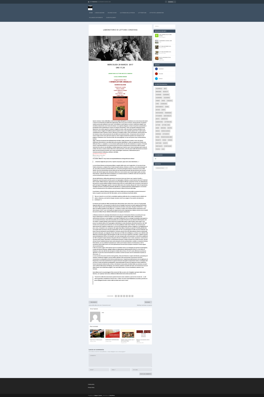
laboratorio (159, 121)
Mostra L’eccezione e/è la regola (142, 340)
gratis (157, 118)
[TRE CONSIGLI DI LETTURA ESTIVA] (156, 35)
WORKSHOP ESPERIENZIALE (112, 339)
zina (103, 312)
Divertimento (159, 106)
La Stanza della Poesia (127, 12)
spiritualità (159, 146)
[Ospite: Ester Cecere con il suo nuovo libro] (128, 333)
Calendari (158, 94)
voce (163, 149)
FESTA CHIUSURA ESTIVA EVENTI (165, 58)
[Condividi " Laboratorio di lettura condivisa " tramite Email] (129, 296)
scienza (170, 140)
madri (157, 128)
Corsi (157, 103)
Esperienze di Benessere (96, 339)
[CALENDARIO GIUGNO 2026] (156, 41)
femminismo (168, 112)
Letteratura (168, 121)
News (160, 42)
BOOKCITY (165, 91)
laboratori (161, 47)
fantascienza (159, 112)
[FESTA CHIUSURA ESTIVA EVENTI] (156, 58)
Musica (158, 131)
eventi (163, 109)
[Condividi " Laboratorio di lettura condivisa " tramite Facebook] (115, 296)
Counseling (164, 103)
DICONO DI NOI (112, 12)
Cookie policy (91, 384)
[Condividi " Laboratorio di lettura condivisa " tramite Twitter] (118, 296)
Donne (167, 106)
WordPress (112, 395)
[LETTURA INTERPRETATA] (156, 47)
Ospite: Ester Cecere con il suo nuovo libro (127, 340)
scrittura (158, 143)
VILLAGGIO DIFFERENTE (96, 17)
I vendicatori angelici (120, 82)
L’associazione (99, 12)
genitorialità (167, 115)
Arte (165, 88)
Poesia (157, 137)
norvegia (158, 134)
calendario (166, 94)
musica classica (165, 131)
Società (165, 143)
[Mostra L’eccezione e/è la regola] (143, 333)
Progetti (158, 140)
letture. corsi (166, 125)
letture (158, 125)
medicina (163, 128)
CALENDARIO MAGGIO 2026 (104, 1)
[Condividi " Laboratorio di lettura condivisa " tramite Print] (132, 296)
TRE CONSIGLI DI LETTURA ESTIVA (165, 35)
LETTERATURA (142, 12)
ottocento (166, 134)
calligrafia (167, 97)
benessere (158, 91)
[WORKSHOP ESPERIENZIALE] (112, 333)
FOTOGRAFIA (159, 115)
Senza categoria (162, 37)
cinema (158, 100)
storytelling (167, 146)
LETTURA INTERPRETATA (165, 46)
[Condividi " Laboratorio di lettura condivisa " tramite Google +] (121, 296)
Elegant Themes (98, 395)
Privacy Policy (91, 387)
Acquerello (159, 88)
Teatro (158, 149)
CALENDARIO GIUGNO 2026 (165, 40)
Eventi (160, 60)
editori (158, 109)
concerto (169, 100)
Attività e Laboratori (157, 12)
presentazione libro (166, 137)
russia (164, 140)
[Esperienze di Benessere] (97, 333)
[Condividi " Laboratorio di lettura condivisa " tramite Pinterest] (124, 296)
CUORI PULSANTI (111, 17)
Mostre (170, 128)
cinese (163, 100)
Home (91, 12)
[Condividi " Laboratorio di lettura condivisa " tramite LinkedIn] (126, 296)
